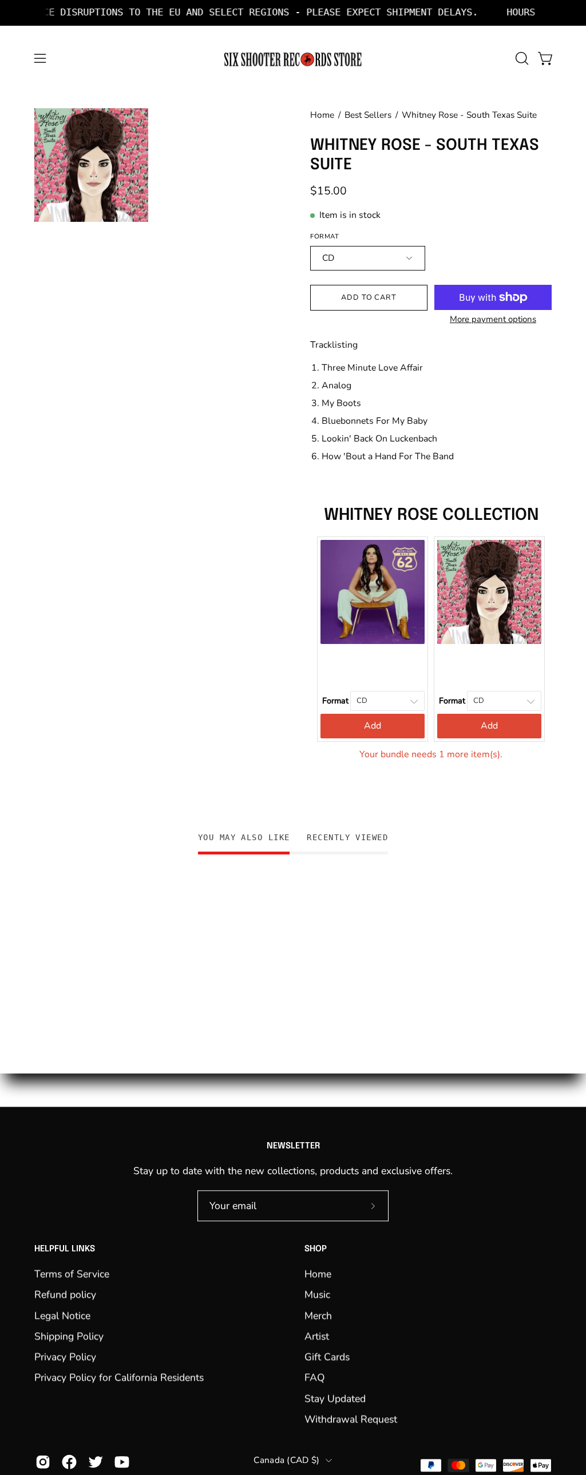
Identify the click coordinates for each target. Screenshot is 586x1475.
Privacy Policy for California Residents (119, 1378)
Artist (316, 1336)
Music (317, 1294)
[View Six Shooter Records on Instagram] (43, 1461)
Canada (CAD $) (286, 1460)
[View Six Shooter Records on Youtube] (121, 1461)
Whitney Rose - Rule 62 (372, 667)
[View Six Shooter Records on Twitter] (95, 1461)
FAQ (314, 1378)
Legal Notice (62, 1315)
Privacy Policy (65, 1356)
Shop (315, 1249)
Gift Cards (327, 1356)
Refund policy (65, 1294)
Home (322, 115)
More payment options (493, 319)
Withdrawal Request (350, 1419)
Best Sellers (368, 115)
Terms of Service (71, 1274)
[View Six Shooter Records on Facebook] (69, 1461)
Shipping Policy (69, 1336)
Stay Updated (335, 1398)
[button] (521, 58)
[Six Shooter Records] (293, 58)
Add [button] (372, 725)
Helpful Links (64, 1249)
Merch (318, 1315)
